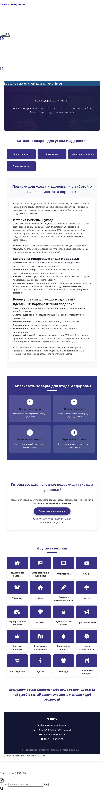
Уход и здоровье (21, 154)
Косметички (52, 154)
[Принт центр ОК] (5, 30)
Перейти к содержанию (12, 4)
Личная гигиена (21, 166)
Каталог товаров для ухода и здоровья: (52, 140)
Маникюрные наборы (83, 154)
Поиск (46, 785)
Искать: (4, 784)
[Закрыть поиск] (2, 780)
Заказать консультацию (52, 511)
